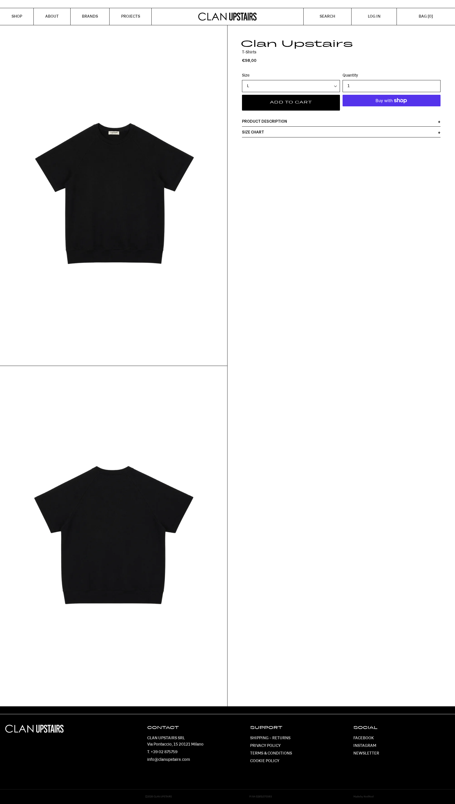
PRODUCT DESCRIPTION (264, 122)
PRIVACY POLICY (265, 746)
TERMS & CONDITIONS (271, 753)
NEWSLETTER (366, 753)
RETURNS (281, 738)
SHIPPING (259, 738)
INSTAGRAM (364, 746)
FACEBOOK (363, 738)
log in (378, 19)
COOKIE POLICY (264, 761)
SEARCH (327, 16)
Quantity (350, 75)
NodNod (369, 796)
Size (246, 75)
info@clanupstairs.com (168, 760)
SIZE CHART (253, 132)
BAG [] (426, 16)
